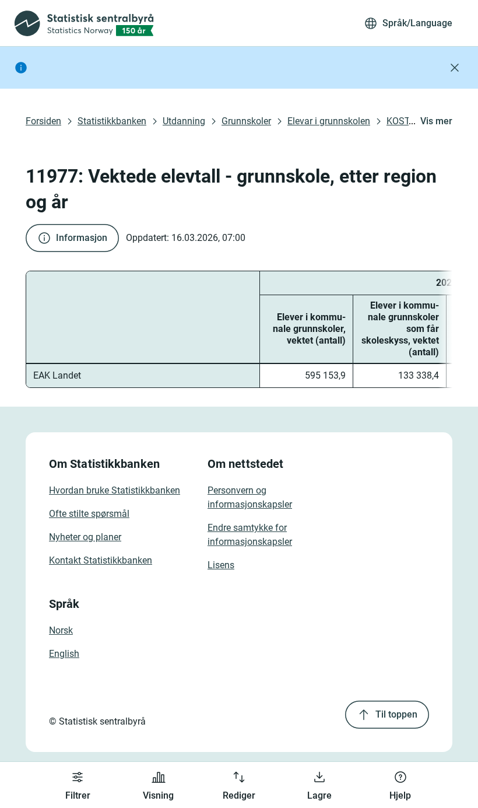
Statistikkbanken (112, 121)
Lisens (221, 565)
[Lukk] (454, 67)
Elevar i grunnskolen (328, 121)
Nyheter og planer (85, 537)
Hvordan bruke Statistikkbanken (114, 490)
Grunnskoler (246, 121)
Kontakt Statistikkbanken (100, 560)
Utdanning (184, 121)
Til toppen (396, 714)
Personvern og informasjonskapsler (250, 497)
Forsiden (43, 121)
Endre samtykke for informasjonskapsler (250, 534)
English (64, 653)
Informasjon (81, 237)
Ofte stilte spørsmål (89, 513)
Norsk (61, 630)
